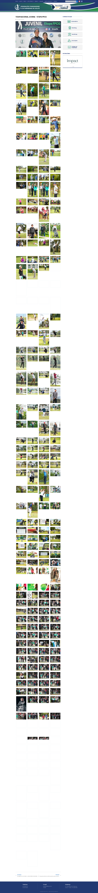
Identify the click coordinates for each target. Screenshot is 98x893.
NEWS (25, 1)
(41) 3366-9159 (25, 886)
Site (72, 61)
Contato (44, 887)
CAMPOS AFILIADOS (48, 1)
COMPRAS (55, 1)
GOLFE (20, 1)
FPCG (16, 1)
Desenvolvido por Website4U (53, 891)
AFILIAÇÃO (41, 1)
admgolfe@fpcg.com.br (47, 886)
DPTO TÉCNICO (30, 1)
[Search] (77, 1)
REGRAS (36, 1)
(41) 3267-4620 (25, 887)
